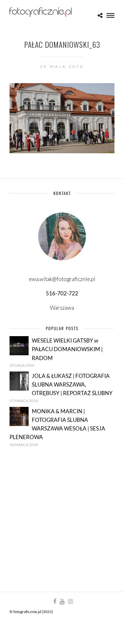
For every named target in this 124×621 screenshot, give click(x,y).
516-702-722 (62, 293)
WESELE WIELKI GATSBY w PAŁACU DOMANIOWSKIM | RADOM (67, 349)
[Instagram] (70, 601)
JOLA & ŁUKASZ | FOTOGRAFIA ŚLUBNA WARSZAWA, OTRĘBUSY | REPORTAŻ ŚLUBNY (72, 384)
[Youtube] (62, 601)
